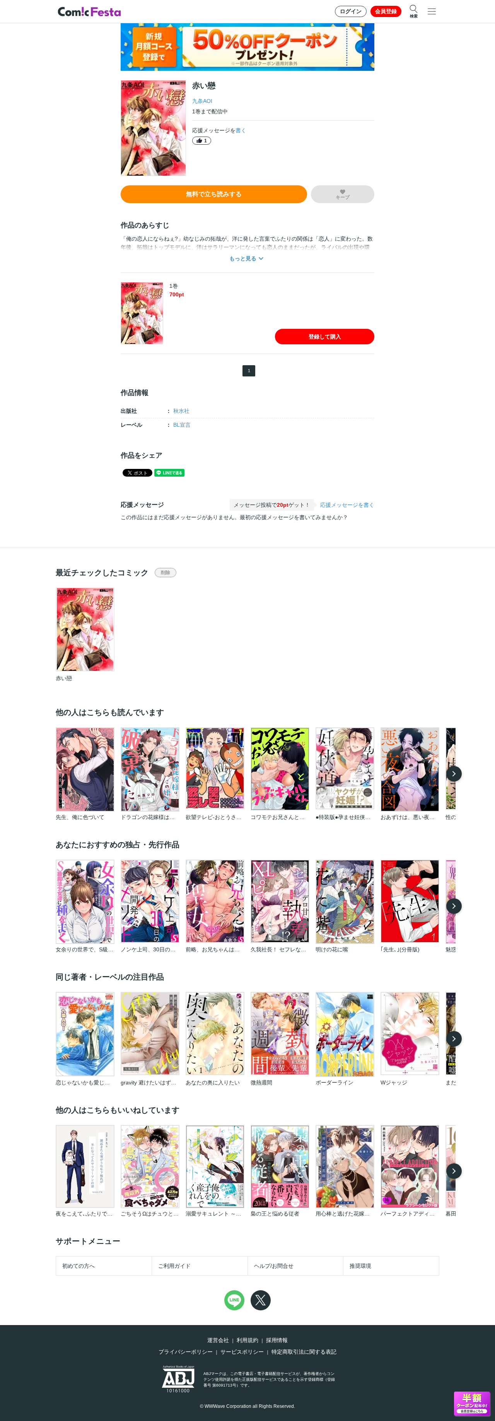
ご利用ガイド (174, 1266)
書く (241, 130)
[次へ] (454, 773)
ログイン (351, 11)
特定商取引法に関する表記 (303, 1352)
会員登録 (386, 11)
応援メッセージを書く (347, 505)
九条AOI (202, 101)
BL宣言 (182, 425)
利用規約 (247, 1340)
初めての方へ (78, 1266)
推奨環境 (360, 1266)
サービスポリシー (242, 1352)
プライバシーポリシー (186, 1352)
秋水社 (181, 411)
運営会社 (218, 1340)
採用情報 (277, 1340)
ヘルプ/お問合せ (274, 1266)
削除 (165, 572)
